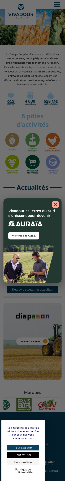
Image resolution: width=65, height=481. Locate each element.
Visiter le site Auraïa (24, 235)
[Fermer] (55, 204)
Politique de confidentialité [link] (23, 471)
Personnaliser (23, 462)
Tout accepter (23, 448)
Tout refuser (23, 455)
